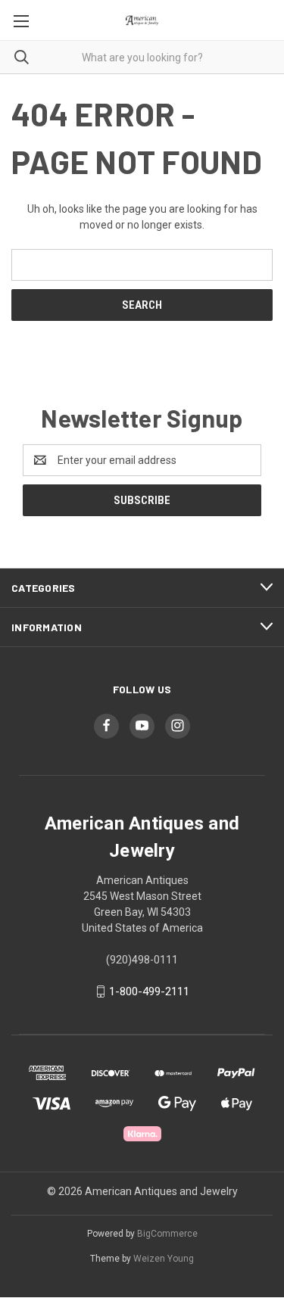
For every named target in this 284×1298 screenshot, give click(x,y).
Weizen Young (163, 1258)
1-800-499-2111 (149, 991)
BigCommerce (167, 1233)
